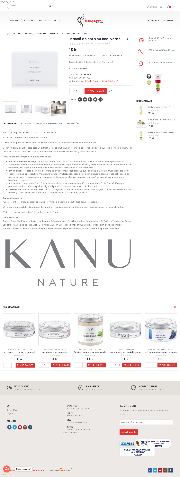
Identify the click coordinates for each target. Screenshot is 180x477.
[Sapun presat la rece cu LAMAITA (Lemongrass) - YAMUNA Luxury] (141, 122)
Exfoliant (98, 349)
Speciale (43, 20)
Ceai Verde (86, 81)
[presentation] (3, 68)
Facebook (80, 99)
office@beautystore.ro (77, 422)
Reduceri (13, 20)
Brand (57, 20)
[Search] (50, 5)
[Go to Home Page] (8, 33)
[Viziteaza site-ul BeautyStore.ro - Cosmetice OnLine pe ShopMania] (127, 443)
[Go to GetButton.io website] (6, 474)
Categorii (27, 20)
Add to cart (97, 90)
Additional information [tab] (49, 123)
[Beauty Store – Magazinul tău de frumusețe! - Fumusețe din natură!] (90, 21)
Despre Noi (153, 20)
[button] (173, 307)
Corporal (97, 81)
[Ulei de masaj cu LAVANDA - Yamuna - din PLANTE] (141, 135)
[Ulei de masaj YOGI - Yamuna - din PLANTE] (141, 110)
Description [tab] (9, 123)
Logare (10, 413)
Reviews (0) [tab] (73, 123)
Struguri (18, 350)
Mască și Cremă (110, 81)
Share (72, 99)
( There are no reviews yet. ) (96, 43)
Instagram (25, 427)
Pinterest (95, 99)
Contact (168, 20)
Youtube (20, 427)
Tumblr (30, 427)
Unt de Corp (27, 350)
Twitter (85, 99)
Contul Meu (12, 410)
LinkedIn (90, 99)
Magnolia (54, 349)
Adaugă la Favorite (110, 91)
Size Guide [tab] (26, 123)
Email (100, 99)
